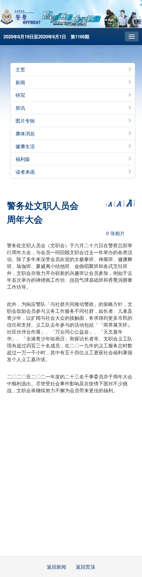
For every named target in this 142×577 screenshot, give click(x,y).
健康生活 (25, 146)
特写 (20, 95)
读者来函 (25, 171)
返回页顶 (85, 566)
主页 (20, 69)
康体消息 (25, 133)
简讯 (20, 107)
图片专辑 (25, 120)
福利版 (23, 158)
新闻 (20, 82)
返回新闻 (56, 566)
